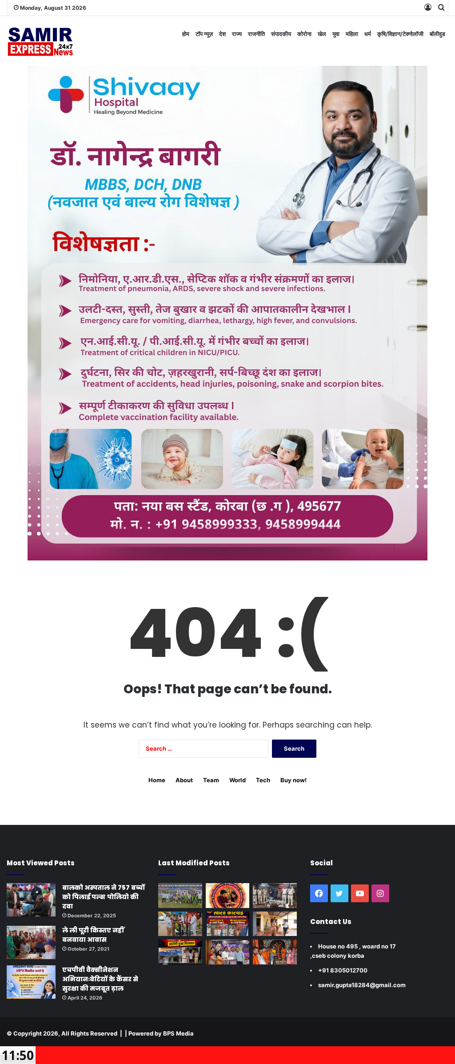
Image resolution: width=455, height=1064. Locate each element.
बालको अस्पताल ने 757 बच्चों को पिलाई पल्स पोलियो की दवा (103, 897)
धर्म (367, 33)
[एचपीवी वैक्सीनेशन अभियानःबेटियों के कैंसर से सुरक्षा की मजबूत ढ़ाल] (31, 982)
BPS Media (178, 1033)
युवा (335, 33)
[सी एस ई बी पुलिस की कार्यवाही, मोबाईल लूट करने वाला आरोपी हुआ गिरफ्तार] (180, 952)
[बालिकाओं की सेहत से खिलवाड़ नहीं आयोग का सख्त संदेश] (274, 924)
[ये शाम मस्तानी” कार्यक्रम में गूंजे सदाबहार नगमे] (227, 952)
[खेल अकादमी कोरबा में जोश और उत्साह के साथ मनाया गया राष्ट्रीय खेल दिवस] (180, 895)
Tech (263, 780)
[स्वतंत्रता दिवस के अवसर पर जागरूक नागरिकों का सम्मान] (180, 924)
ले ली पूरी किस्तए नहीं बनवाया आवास (93, 935)
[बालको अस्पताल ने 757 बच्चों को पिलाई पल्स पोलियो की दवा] (31, 899)
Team (211, 780)
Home (156, 780)
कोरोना (304, 33)
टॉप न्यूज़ (204, 33)
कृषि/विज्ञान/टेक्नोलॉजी (400, 33)
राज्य (237, 33)
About (184, 780)
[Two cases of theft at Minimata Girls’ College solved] (274, 895)
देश (222, 33)
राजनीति (256, 33)
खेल (322, 33)
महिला (352, 33)
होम (185, 33)
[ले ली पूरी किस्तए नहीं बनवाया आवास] (31, 942)
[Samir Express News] (40, 41)
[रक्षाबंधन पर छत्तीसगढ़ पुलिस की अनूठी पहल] (227, 895)
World (237, 780)
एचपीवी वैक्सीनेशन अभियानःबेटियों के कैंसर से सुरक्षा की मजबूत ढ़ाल (100, 979)
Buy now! (293, 780)
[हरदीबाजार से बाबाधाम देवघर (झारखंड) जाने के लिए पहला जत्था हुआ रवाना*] (274, 952)
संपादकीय (281, 33)
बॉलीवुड (437, 33)
